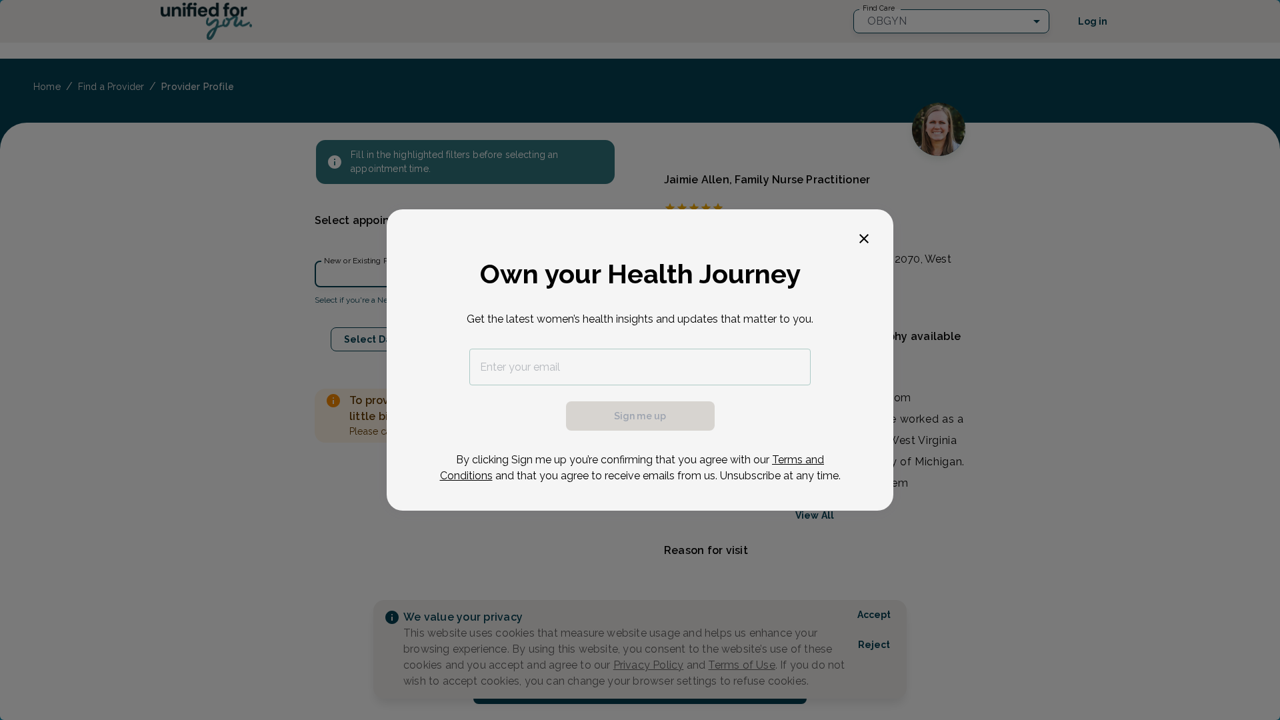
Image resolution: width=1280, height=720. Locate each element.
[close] (864, 238)
